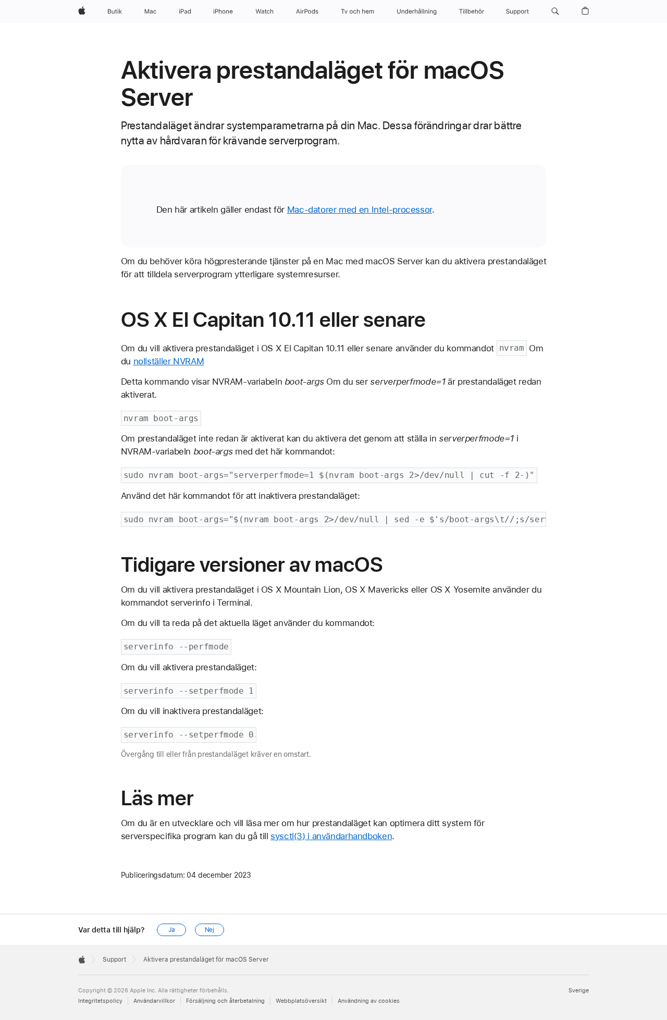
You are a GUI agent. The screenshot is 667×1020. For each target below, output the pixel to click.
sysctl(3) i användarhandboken (331, 836)
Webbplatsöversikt (301, 1001)
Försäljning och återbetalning (225, 1001)
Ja (171, 929)
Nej (210, 929)
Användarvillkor (154, 1001)
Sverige (579, 990)
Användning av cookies (369, 1001)
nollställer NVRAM (168, 361)
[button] (555, 11)
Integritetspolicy (100, 1001)
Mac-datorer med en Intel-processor (359, 209)
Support (114, 959)
